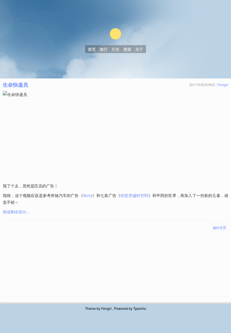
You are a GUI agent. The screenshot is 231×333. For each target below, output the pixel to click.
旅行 (104, 49)
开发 (115, 49)
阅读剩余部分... (16, 211)
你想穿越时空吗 (134, 195)
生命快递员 (15, 84)
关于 (139, 49)
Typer (115, 34)
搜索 (127, 49)
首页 (92, 49)
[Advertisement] (116, 139)
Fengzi (223, 84)
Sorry (87, 195)
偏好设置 (219, 227)
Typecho (139, 308)
